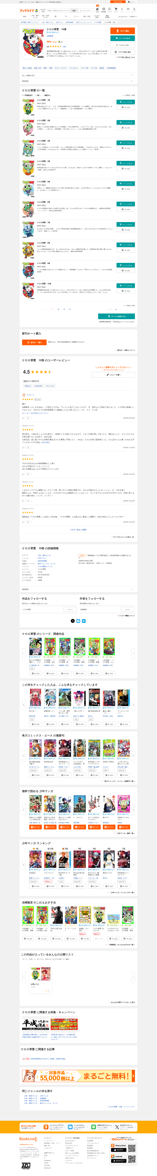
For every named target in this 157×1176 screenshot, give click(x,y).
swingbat (62, 822)
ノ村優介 (54, 878)
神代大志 (99, 878)
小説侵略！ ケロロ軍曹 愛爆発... (93, 662)
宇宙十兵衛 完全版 (56, 929)
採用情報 (90, 1145)
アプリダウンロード (71, 1145)
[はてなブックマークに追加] (84, 623)
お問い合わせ (69, 1158)
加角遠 (120, 822)
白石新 (51, 822)
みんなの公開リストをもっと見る (123, 1002)
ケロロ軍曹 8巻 (43, 242)
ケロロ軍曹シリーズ (45, 566)
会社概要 (90, 1140)
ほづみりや (33, 767)
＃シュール (50, 386)
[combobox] (59, 11)
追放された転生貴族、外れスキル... (49, 819)
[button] (35, 673)
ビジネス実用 (97, 16)
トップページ (48, 1140)
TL (66, 16)
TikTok (46, 1163)
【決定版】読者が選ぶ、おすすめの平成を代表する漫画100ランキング (35, 1035)
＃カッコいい (44, 413)
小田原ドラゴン (93, 822)
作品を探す (68, 1143)
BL (56, 16)
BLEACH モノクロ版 (64, 874)
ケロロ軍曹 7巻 (43, 222)
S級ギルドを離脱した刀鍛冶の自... (35, 818)
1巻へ (39, 95)
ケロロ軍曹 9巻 (43, 263)
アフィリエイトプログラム (74, 1163)
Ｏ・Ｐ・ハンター (70, 929)
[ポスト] (73, 621)
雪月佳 (46, 822)
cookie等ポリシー (93, 1155)
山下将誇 (62, 716)
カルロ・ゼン (55, 767)
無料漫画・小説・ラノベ (52, 1143)
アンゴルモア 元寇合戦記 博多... (79, 763)
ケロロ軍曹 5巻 (43, 181)
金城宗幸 (47, 878)
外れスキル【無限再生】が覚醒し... (93, 875)
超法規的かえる (115, 716)
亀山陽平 (96, 767)
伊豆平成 (54, 665)
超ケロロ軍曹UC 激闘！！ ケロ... (36, 661)
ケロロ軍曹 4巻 (43, 161)
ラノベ (76, 16)
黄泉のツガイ (107, 873)
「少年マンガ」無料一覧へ (125, 833)
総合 (24, 16)
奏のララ (106, 817)
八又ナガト (68, 767)
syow (40, 822)
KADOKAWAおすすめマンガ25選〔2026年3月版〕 (48, 1059)
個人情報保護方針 (93, 1150)
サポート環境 (69, 1150)
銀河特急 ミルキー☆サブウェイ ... (94, 763)
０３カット (30, 395)
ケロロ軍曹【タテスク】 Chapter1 (98, 930)
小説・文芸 (86, 16)
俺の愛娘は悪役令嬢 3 (34, 762)
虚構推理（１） (49, 711)
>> (116, 309)
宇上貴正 (69, 716)
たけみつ (106, 767)
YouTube (47, 1165)
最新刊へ (48, 95)
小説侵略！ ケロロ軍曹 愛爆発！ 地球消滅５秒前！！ (27, 931)
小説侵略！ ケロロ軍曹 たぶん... (108, 662)
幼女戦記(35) (48, 761)
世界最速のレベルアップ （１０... (64, 763)
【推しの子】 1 (78, 711)
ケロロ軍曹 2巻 (43, 120)
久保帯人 (62, 878)
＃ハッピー (26, 413)
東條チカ (47, 767)
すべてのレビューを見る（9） (124, 537)
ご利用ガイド (133, 16)
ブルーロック (48, 873)
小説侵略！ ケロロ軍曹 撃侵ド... (79, 662)
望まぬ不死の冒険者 (79, 874)
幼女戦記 (32, 873)
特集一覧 (47, 1145)
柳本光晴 (32, 716)
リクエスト (68, 1160)
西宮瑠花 (106, 822)
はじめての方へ (123, 16)
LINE (45, 1155)
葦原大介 (120, 716)
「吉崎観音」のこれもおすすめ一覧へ (121, 944)
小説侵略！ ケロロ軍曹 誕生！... (64, 662)
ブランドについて (93, 1143)
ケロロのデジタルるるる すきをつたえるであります (113, 931)
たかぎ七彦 (77, 767)
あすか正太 (98, 665)
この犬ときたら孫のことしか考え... (123, 763)
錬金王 (35, 822)
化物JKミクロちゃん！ (123, 818)
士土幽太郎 (33, 665)
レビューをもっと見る (78, 529)
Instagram (47, 1160)
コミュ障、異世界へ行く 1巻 (64, 712)
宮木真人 (106, 716)
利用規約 (90, 1148)
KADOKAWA (42, 561)
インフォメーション (71, 1155)
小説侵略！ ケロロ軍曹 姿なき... (49, 662)
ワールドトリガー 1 (123, 712)
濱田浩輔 (76, 822)
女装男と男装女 (108, 761)
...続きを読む (45, 442)
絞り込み (43, 10)
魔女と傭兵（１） (107, 712)
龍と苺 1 (32, 711)
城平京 (46, 716)
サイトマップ (91, 1158)
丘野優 (85, 878)
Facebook (47, 1168)
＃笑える (27, 386)
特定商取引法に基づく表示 (96, 1153)
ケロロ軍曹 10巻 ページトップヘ (121, 1106)
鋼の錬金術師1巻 (94, 711)
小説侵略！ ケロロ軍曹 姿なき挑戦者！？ (41, 930)
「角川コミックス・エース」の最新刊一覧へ (119, 781)
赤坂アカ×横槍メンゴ (80, 716)
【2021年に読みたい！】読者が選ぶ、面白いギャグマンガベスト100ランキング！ (64, 1036)
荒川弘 (90, 716)
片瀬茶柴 (52, 716)
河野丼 (90, 767)
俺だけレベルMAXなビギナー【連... (65, 819)
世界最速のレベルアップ (123, 874)
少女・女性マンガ (45, 16)
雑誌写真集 (107, 16)
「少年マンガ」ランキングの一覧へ (122, 892)
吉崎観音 (50, 36)
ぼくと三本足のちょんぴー (93, 818)
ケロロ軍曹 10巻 (44, 283)
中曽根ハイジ (77, 878)
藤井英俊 (127, 767)
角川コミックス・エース (46, 563)
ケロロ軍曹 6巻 (43, 202)
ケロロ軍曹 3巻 (43, 140)
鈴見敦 (61, 767)
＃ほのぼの (38, 386)
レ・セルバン (78, 817)
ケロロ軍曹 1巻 (43, 100)
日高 (30, 822)
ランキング (47, 1148)
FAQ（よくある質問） (72, 1153)
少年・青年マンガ (35, 16)
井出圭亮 (120, 767)
